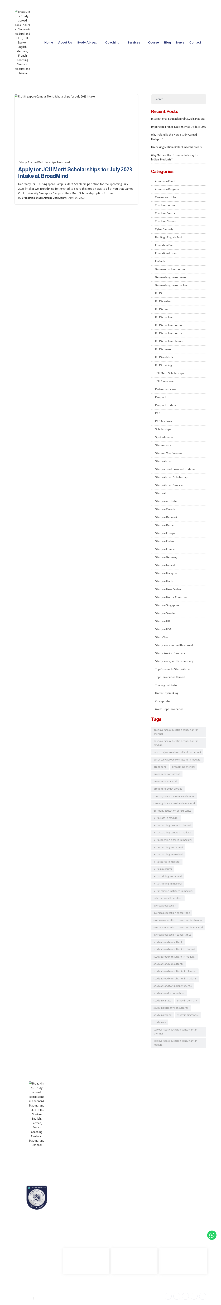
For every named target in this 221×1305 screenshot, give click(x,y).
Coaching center (165, 205)
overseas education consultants (172, 934)
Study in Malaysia (166, 573)
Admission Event (165, 181)
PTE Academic (164, 421)
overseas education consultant (171, 912)
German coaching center (170, 269)
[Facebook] (177, 4)
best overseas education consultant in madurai (175, 742)
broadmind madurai (165, 781)
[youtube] (196, 4)
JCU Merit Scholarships (169, 373)
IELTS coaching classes (169, 341)
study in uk (159, 1022)
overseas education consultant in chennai (177, 920)
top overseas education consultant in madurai (175, 1042)
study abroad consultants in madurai (174, 978)
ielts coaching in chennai (168, 847)
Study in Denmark (166, 517)
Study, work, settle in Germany (174, 661)
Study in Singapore (167, 605)
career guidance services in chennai (173, 796)
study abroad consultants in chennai (174, 971)
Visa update (162, 701)
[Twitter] (183, 4)
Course (153, 42)
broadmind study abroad (167, 788)
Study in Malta (164, 581)
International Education (167, 898)
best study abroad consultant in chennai (177, 752)
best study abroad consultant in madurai (177, 759)
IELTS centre (163, 301)
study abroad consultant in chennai (174, 949)
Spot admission (164, 437)
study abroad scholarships (168, 993)
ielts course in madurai (166, 861)
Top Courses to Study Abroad (173, 669)
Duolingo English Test (168, 237)
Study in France (165, 549)
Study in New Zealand (168, 589)
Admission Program (167, 189)
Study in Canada (165, 509)
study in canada (162, 1000)
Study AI (160, 493)
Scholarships (163, 429)
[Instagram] (202, 4)
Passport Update (165, 405)
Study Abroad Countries (141, 1083)
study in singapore (188, 1015)
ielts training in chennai (167, 876)
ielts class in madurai (165, 817)
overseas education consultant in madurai (178, 927)
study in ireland (162, 1015)
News (180, 42)
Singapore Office (172, 1215)
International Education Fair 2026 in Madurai (178, 119)
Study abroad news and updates (175, 469)
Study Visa (161, 637)
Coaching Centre (165, 213)
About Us (65, 42)
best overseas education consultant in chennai (175, 731)
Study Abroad (87, 42)
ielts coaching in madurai (168, 854)
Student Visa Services (168, 453)
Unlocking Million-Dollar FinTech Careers (176, 147)
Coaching (112, 42)
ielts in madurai (162, 869)
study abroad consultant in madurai (174, 956)
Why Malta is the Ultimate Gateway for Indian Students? (174, 157)
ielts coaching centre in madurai (172, 832)
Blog (167, 42)
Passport (160, 397)
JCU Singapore (164, 381)
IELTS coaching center (168, 325)
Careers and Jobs (165, 197)
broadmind (159, 766)
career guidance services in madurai (174, 803)
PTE (157, 413)
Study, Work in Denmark (170, 653)
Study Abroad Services (169, 485)
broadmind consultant (166, 774)
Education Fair (164, 245)
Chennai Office (74, 1215)
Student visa (163, 445)
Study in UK (162, 621)
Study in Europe (165, 533)
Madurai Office (122, 1215)
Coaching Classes (165, 221)
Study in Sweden (165, 613)
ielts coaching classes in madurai (172, 840)
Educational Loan (165, 253)
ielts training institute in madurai (173, 891)
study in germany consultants (171, 1007)
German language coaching (171, 285)
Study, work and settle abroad (174, 645)
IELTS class (161, 309)
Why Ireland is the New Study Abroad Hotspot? (174, 137)
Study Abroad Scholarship (37, 162)
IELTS (158, 293)
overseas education (164, 905)
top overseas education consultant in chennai (175, 1031)
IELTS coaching (164, 317)
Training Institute (166, 685)
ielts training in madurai (167, 883)
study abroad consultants (168, 964)
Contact (195, 42)
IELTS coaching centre (168, 333)
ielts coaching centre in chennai (172, 825)
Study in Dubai (164, 525)
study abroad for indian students (172, 986)
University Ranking (166, 693)
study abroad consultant (167, 942)
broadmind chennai (183, 766)
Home (48, 42)
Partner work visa (165, 389)
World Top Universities (169, 709)
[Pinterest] (190, 4)
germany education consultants (172, 810)
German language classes (170, 277)
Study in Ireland (165, 565)
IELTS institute (164, 357)
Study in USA (163, 629)
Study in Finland (165, 541)
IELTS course (163, 349)
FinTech (160, 261)
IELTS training (163, 365)
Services (133, 42)
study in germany (187, 1000)
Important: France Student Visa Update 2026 (178, 127)
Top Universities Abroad (170, 677)
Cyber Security (164, 229)
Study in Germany (166, 557)
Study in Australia (166, 501)
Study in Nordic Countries (171, 597)
